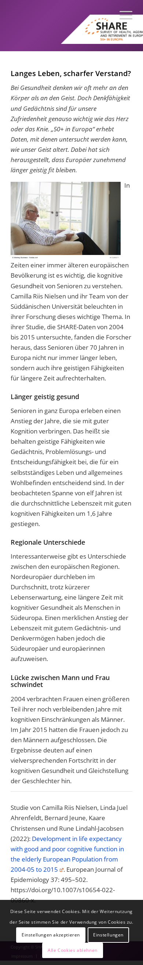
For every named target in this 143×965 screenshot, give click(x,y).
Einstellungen (108, 935)
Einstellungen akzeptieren (51, 935)
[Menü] (122, 14)
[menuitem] (122, 14)
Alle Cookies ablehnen (73, 950)
